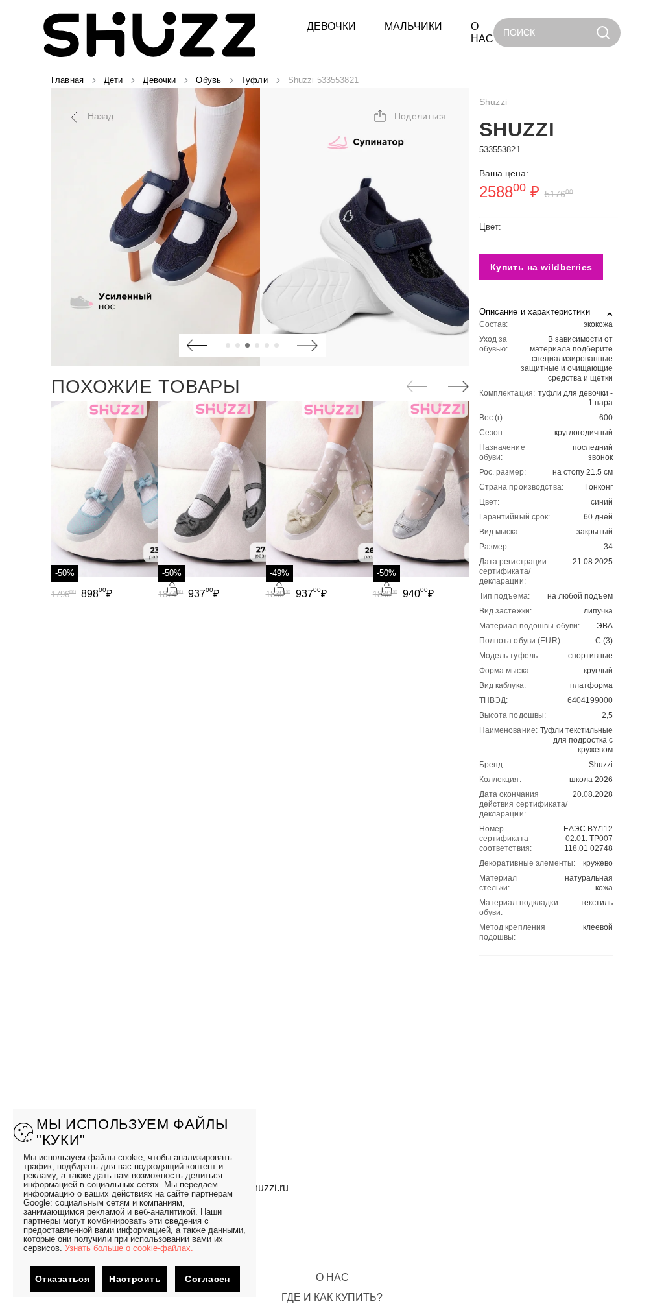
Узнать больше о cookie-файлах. (129, 1248)
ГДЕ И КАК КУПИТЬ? (332, 1297)
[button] (410, 116)
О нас (332, 1277)
